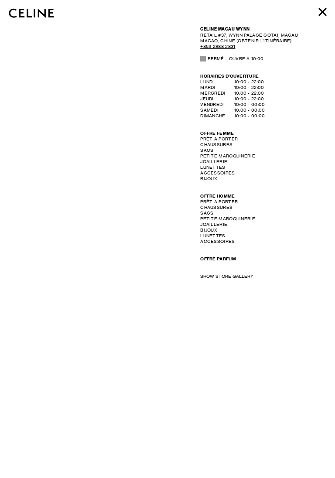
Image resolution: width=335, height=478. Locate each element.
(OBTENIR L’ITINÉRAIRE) (249, 37)
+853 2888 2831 (217, 46)
